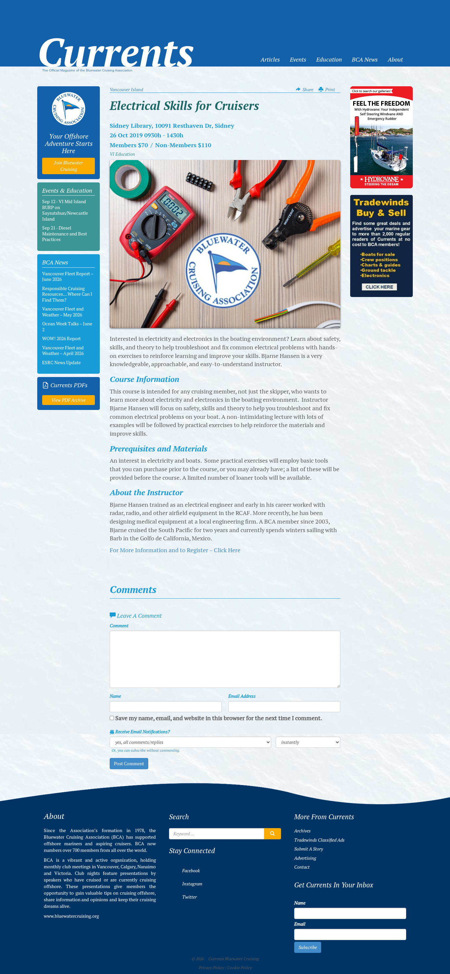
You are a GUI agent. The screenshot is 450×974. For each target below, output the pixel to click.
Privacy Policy (211, 967)
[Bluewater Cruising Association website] (68, 108)
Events (298, 59)
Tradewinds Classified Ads (319, 840)
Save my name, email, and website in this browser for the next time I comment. (218, 718)
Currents (115, 41)
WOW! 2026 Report (61, 338)
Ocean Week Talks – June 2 (67, 327)
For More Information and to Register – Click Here (175, 550)
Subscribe (307, 947)
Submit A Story (308, 849)
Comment (119, 626)
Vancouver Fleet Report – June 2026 (67, 277)
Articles (270, 59)
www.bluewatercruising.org (71, 916)
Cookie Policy (239, 967)
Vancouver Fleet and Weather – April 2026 (63, 351)
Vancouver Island (126, 90)
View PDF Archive (68, 400)
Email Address (242, 696)
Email (299, 924)
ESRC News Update (61, 362)
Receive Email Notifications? (142, 732)
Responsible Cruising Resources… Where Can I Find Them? (67, 294)
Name (115, 696)
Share (307, 90)
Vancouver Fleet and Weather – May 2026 (63, 312)
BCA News (365, 59)
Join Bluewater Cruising (68, 166)
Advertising (305, 858)
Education (329, 59)
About (395, 59)
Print (330, 90)
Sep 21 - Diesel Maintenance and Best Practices (64, 233)
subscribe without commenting (155, 750)
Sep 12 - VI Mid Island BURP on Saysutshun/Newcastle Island (65, 210)
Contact (302, 867)
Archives (302, 831)
